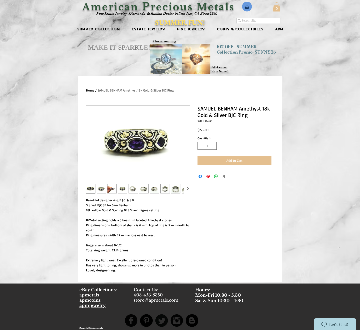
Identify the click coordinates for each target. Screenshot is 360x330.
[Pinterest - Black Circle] (146, 320)
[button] (276, 6)
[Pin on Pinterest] (208, 176)
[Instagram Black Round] (176, 320)
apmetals (89, 294)
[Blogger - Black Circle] (192, 320)
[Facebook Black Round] (131, 320)
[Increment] (213, 145)
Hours (202, 289)
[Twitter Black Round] (161, 320)
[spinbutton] (207, 145)
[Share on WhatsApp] (216, 176)
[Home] (247, 6)
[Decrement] (200, 145)
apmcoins (90, 300)
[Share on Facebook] (200, 176)
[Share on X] (223, 176)
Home (90, 90)
